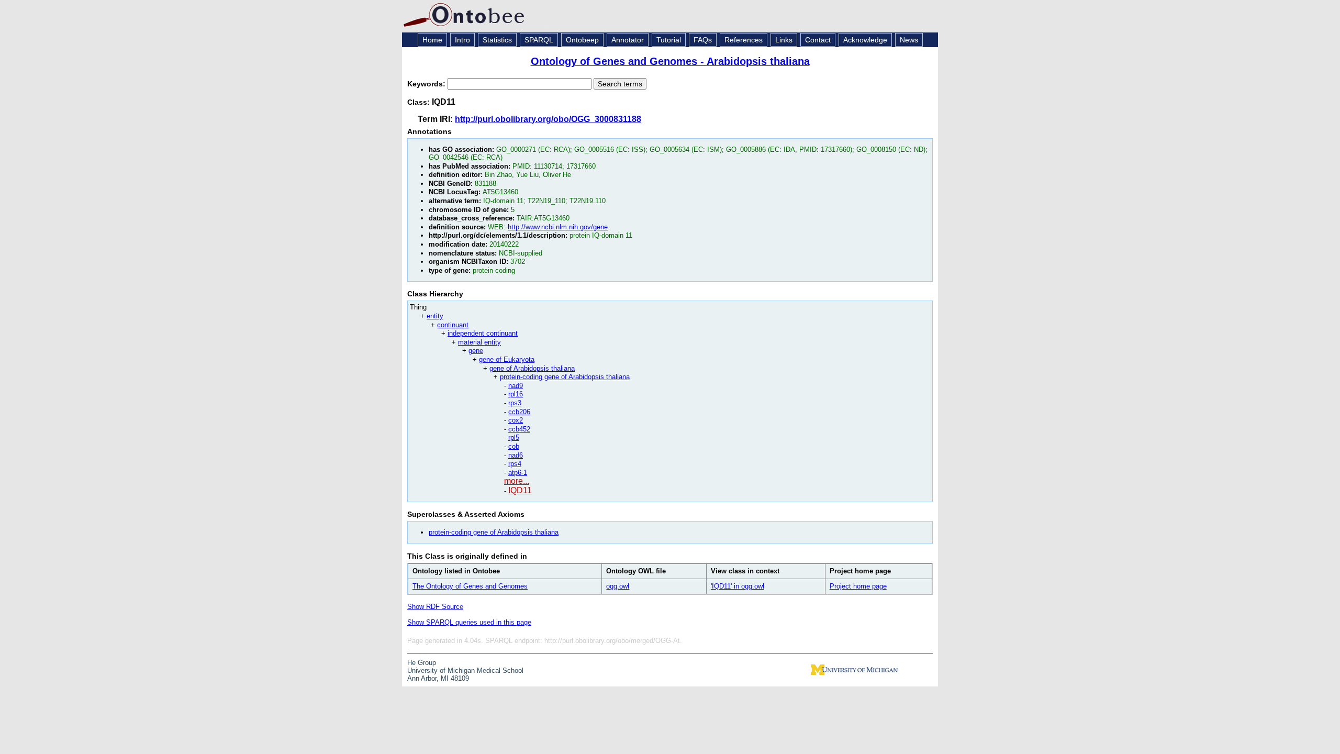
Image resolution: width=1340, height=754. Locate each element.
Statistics (497, 40)
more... (516, 480)
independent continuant (483, 333)
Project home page (858, 586)
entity (435, 316)
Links (783, 40)
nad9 (515, 386)
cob (513, 446)
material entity (479, 342)
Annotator (627, 40)
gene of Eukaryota (506, 359)
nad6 (515, 455)
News (909, 40)
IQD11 (520, 490)
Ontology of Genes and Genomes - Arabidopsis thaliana (670, 61)
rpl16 (515, 394)
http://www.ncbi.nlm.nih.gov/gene (558, 227)
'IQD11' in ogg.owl (737, 586)
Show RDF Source (435, 607)
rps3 (514, 403)
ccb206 (519, 412)
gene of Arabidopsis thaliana (532, 368)
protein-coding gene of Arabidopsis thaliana (565, 377)
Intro (462, 40)
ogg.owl (617, 586)
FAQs (703, 40)
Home (432, 40)
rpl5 (513, 437)
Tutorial (668, 40)
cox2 (515, 420)
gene (475, 350)
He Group (421, 663)
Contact (818, 40)
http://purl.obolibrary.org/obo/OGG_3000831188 (548, 119)
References (743, 40)
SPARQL (538, 40)
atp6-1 (517, 472)
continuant (452, 325)
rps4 (514, 464)
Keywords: (427, 84)
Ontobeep (582, 40)
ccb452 (519, 429)
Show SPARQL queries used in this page (469, 622)
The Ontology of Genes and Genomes (470, 586)
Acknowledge (865, 40)
